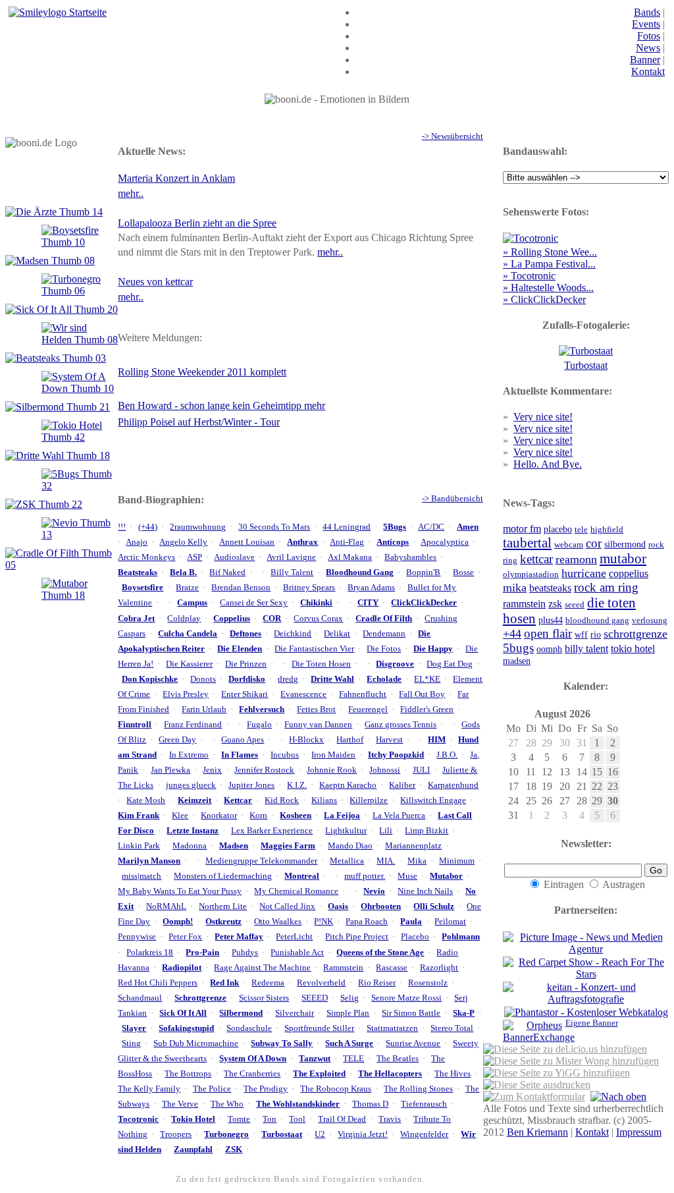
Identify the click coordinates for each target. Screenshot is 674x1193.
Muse (407, 876)
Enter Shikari (244, 694)
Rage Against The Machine (262, 967)
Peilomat (450, 921)
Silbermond (241, 1013)
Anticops (392, 542)
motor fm (522, 528)
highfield (606, 529)
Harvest (389, 739)
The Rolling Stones (418, 1089)
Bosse (463, 572)
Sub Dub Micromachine (195, 1043)
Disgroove (395, 664)
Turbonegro (226, 1134)
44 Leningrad (347, 527)
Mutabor (446, 876)
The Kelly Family (149, 1089)
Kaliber (402, 785)
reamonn (576, 559)
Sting (131, 1043)
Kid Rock (282, 800)
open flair (548, 633)
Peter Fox (185, 936)
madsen (517, 660)
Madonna (189, 845)
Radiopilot (181, 967)
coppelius (628, 573)
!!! (122, 527)
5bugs (518, 648)
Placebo (415, 936)
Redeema (267, 982)
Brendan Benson (241, 587)
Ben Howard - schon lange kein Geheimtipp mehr (221, 405)
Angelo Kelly (183, 542)
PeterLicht (294, 936)
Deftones (245, 633)
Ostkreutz (223, 921)
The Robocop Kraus (335, 1089)
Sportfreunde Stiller (319, 1028)
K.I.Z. (297, 785)
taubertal (527, 542)
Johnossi (384, 770)
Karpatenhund (453, 785)
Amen (468, 527)
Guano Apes (242, 739)
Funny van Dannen (318, 724)
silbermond (625, 544)
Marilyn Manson (149, 861)
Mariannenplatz (413, 845)
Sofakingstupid (186, 1028)
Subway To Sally (282, 1043)
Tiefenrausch (424, 1104)
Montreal (301, 876)
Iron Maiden (333, 755)
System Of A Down (252, 1058)
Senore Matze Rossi (406, 998)
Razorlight (439, 967)
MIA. (385, 861)
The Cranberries (252, 1073)
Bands (647, 12)
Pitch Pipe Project (356, 936)
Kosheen (295, 815)
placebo (558, 529)
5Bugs (394, 527)
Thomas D (370, 1104)
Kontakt (648, 71)
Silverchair (294, 1013)
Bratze (187, 587)
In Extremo (189, 755)
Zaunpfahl (193, 1149)
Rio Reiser (377, 982)
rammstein (524, 603)
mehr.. (130, 193)
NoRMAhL (166, 906)
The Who (227, 1104)
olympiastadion (531, 574)
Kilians (324, 800)
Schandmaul (140, 998)
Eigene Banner (591, 1023)
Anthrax (302, 542)
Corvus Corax (318, 618)
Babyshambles (410, 557)
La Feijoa (342, 815)
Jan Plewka (170, 770)
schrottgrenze (635, 633)
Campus (192, 602)
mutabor (623, 558)
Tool (297, 1119)
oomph (549, 649)
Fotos (648, 36)
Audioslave (234, 557)
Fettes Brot (316, 709)
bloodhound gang (597, 620)
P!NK (323, 921)
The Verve (180, 1104)
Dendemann (384, 633)
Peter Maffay (239, 936)
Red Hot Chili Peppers (157, 982)
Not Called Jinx (287, 906)
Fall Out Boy (422, 694)
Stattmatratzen (392, 1028)
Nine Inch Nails (425, 891)
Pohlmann (461, 936)
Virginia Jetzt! (363, 1134)
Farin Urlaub (204, 709)
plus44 (550, 620)
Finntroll (134, 724)
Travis (389, 1119)
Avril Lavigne (291, 557)
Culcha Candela (187, 633)
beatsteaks (550, 588)
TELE (353, 1058)
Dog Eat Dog (450, 664)
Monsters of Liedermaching (223, 876)
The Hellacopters (390, 1073)
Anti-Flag (347, 542)
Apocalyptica (445, 542)
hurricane (583, 573)
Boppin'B (423, 572)
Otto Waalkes (277, 921)
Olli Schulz (433, 906)
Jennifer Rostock (264, 770)
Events (646, 24)
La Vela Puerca (399, 815)
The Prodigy (266, 1089)
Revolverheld (321, 982)
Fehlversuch (261, 709)
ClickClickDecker (424, 602)
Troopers (176, 1134)
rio (595, 634)
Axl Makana (350, 557)
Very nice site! (543, 416)
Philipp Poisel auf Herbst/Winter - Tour (199, 422)
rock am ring (606, 587)
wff (581, 634)
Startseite (86, 12)
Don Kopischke (150, 679)
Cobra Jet (136, 618)
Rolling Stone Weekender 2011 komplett (202, 371)
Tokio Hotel (193, 1119)
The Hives (452, 1073)
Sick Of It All (183, 1013)
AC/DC (431, 527)
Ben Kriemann (537, 1132)
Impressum (638, 1132)
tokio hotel (633, 648)
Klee (180, 815)
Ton (269, 1119)
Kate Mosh (145, 800)
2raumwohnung (198, 527)
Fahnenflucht (362, 694)
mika (515, 587)
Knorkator (219, 815)
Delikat (337, 633)
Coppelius (231, 618)
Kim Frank (138, 815)
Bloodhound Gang (360, 572)
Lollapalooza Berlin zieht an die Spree (197, 223)
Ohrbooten (381, 906)
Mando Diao (350, 845)
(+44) (147, 527)
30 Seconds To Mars (274, 527)
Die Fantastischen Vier (314, 648)
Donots (203, 679)
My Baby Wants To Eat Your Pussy (180, 891)
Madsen (233, 845)
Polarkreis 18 (149, 952)
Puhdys (245, 952)
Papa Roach (367, 921)
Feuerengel (368, 709)
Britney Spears (309, 587)
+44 (512, 633)
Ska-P (464, 1013)
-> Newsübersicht (452, 136)
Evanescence (303, 694)
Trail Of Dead (342, 1119)
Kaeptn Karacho (347, 785)
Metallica (347, 861)
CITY (367, 602)
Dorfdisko (246, 679)
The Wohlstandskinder (298, 1104)
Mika (417, 861)
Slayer (134, 1028)
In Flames (239, 755)
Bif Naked (227, 572)
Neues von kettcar (155, 281)
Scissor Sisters (264, 998)
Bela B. (183, 572)
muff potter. (364, 876)
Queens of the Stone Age (380, 952)
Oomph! (178, 921)
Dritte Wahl (332, 679)
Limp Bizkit (426, 830)
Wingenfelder (424, 1134)
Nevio (374, 891)
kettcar (536, 559)
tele (581, 529)
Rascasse (391, 967)
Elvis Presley (186, 694)
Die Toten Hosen (321, 664)
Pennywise (137, 936)
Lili (385, 830)
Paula (411, 921)
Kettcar (238, 800)
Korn (258, 815)
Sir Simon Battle (411, 1013)
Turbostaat (281, 1134)
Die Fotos (384, 648)
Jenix (212, 770)
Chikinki (316, 602)
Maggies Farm (288, 845)
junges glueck (191, 785)
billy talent (586, 648)
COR (272, 618)
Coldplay (184, 618)
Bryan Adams (371, 587)
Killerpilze (369, 800)
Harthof (349, 739)
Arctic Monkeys (146, 557)
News (648, 47)
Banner (645, 59)
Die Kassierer (189, 664)
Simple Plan (347, 1013)
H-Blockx (306, 739)
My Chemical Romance (296, 891)
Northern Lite (223, 906)
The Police (212, 1089)
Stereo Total (451, 1028)
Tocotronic (138, 1119)
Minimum (457, 861)
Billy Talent (292, 572)
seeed (574, 604)
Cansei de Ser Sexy (254, 602)
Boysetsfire (142, 587)
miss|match (141, 876)
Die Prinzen (246, 664)
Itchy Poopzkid (396, 755)
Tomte (239, 1119)
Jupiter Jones (251, 785)
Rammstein (343, 967)
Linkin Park (139, 845)
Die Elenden (239, 648)
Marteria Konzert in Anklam (176, 178)
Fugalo (259, 724)
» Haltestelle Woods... (548, 287)
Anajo (136, 542)
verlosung (649, 620)
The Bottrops (188, 1073)
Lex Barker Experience (272, 830)
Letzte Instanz (193, 830)
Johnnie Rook (332, 770)
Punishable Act (297, 952)
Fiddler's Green (427, 709)
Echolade (384, 679)
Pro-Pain (202, 952)
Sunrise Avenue (413, 1043)
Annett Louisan (246, 542)
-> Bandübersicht (452, 498)
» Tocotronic (529, 275)
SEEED (314, 998)
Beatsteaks (137, 572)
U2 (320, 1134)
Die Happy (433, 648)
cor (594, 543)
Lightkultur (346, 830)
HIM (437, 739)
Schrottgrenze (200, 998)
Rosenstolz (428, 982)
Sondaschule (249, 1028)
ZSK (233, 1149)
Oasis (338, 906)
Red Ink (224, 982)
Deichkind (292, 633)
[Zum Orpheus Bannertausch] (532, 1031)
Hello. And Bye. (547, 464)
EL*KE (427, 679)
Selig (349, 998)
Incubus (285, 755)
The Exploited (319, 1073)
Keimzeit (194, 800)
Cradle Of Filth (383, 618)
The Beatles (397, 1058)
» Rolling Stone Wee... (550, 252)
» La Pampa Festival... (549, 263)
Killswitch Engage (433, 800)
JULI (421, 770)
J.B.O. (446, 755)
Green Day (177, 739)
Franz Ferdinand (193, 724)
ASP (194, 557)
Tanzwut (314, 1058)
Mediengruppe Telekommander (261, 861)
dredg (288, 679)
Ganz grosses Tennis (400, 724)
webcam (568, 544)
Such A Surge (349, 1043)
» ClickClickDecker (544, 299)
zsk (555, 603)
